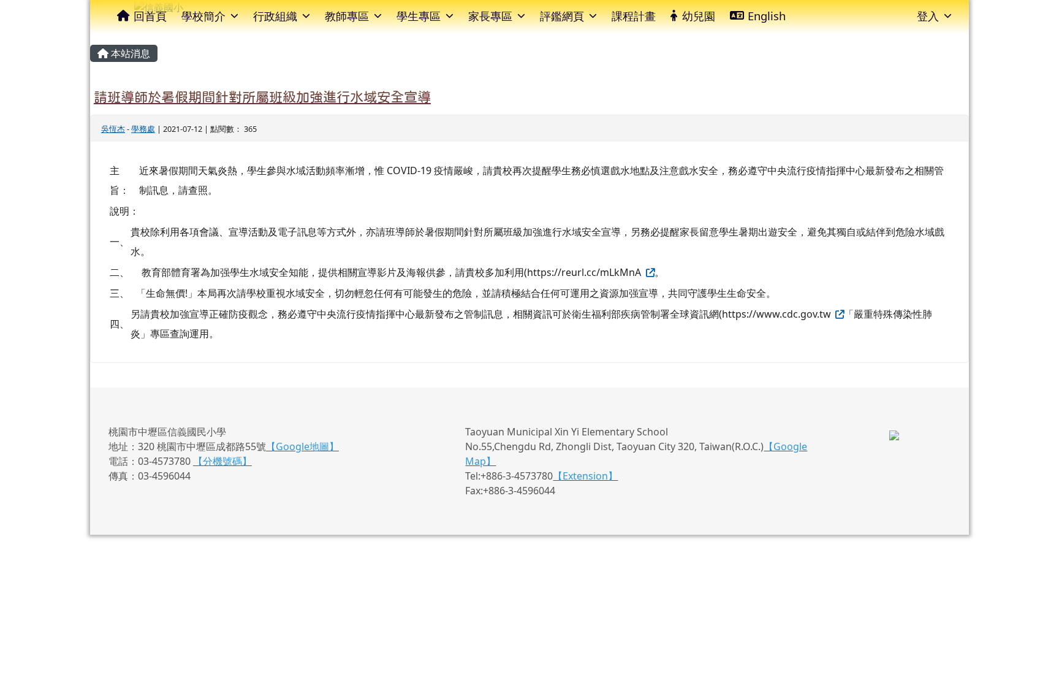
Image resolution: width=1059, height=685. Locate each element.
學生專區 (419, 15)
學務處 (143, 128)
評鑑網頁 (562, 15)
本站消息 (129, 53)
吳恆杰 (113, 128)
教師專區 (347, 15)
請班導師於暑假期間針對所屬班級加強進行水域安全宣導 (262, 97)
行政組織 (275, 15)
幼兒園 (698, 15)
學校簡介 (203, 15)
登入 (928, 15)
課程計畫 (634, 15)
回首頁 (150, 15)
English (767, 15)
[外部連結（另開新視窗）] (649, 272)
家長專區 (490, 15)
